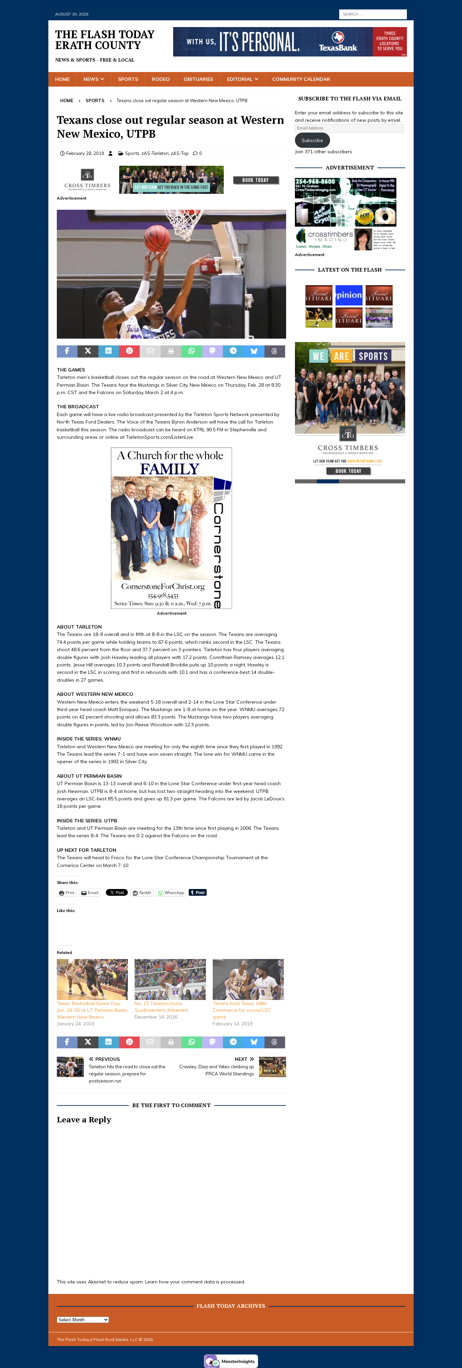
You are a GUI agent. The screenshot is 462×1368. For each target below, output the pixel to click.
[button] (171, 274)
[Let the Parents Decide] (349, 295)
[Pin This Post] (129, 351)
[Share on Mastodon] (212, 351)
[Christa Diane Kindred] (318, 295)
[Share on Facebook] (67, 351)
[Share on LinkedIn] (108, 351)
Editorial (240, 79)
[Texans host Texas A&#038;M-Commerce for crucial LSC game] (248, 979)
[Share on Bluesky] (254, 351)
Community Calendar (301, 79)
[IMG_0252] (171, 335)
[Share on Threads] (274, 351)
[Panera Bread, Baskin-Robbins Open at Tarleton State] (379, 317)
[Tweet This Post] (87, 351)
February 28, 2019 (85, 153)
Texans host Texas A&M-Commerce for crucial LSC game (242, 1010)
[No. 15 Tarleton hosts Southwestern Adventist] (170, 979)
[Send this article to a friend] (150, 351)
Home (62, 79)
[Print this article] (171, 351)
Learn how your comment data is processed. (195, 1282)
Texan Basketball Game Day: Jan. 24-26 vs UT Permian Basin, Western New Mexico (92, 1010)
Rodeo (161, 79)
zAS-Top (180, 153)
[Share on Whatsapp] (191, 351)
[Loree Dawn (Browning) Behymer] (349, 317)
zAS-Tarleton (155, 153)
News (91, 79)
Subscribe (312, 140)
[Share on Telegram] (233, 351)
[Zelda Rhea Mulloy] (379, 295)
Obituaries (198, 79)
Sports (128, 79)
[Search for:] (373, 14)
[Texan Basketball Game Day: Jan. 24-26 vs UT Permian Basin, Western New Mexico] (92, 979)
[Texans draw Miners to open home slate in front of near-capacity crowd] (318, 317)
